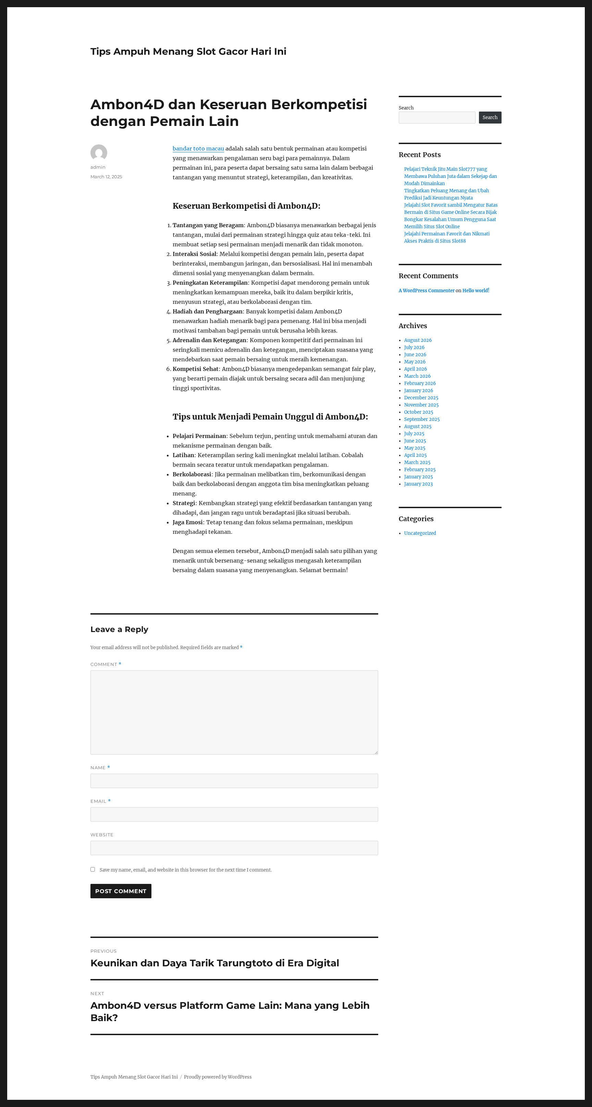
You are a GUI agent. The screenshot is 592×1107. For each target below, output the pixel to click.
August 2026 (418, 340)
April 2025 (415, 455)
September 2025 (422, 419)
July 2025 (414, 434)
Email (100, 801)
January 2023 (418, 484)
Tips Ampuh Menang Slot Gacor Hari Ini (188, 51)
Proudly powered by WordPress (218, 1077)
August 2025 (418, 426)
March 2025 (417, 462)
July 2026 (414, 347)
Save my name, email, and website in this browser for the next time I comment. (186, 870)
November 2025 (421, 405)
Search (406, 108)
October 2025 (418, 412)
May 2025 (415, 448)
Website (102, 834)
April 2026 (415, 369)
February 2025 (420, 470)
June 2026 (415, 355)
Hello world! (476, 291)
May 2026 (415, 362)
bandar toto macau (198, 148)
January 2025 (418, 477)
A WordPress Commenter (427, 291)
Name (100, 768)
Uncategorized (420, 533)
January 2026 (418, 391)
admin (98, 167)
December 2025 (421, 398)
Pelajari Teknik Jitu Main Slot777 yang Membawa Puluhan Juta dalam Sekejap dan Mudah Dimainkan (450, 176)
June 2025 (415, 441)
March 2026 (417, 376)
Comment (106, 664)
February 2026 (420, 383)
